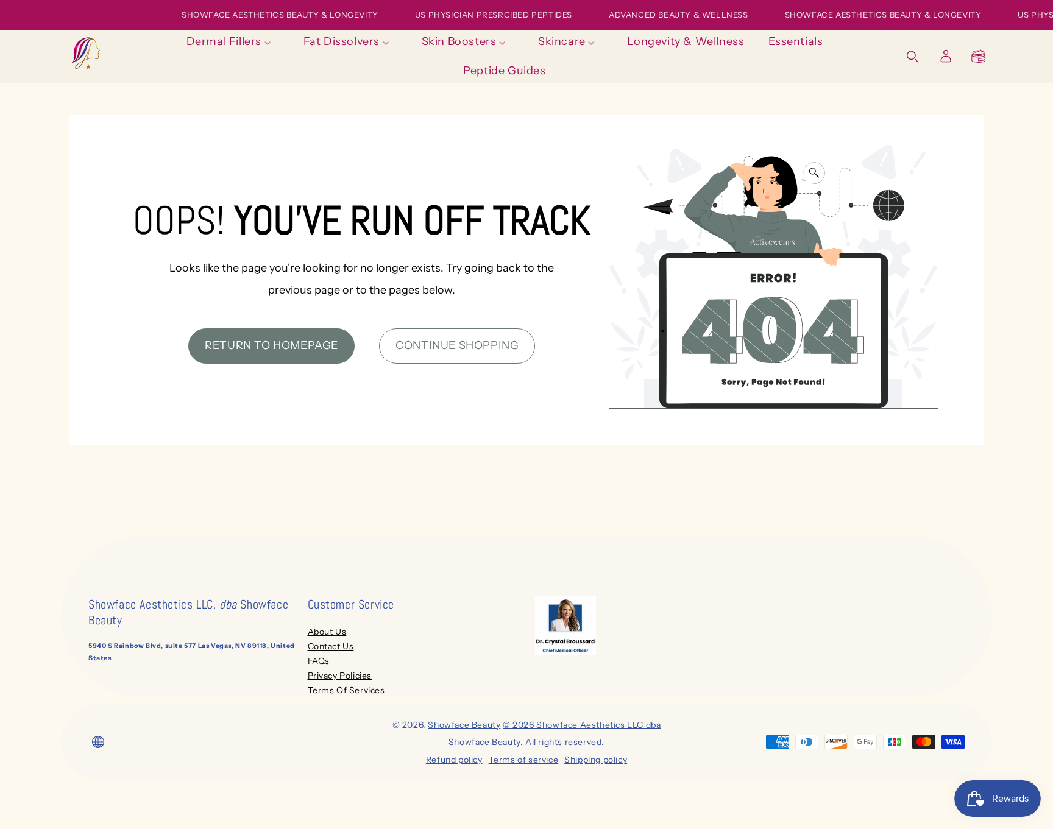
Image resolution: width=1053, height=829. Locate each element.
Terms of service (524, 759)
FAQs (319, 660)
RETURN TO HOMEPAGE (271, 345)
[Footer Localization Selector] (98, 742)
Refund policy (454, 759)
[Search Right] (912, 57)
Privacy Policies (340, 675)
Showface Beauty (464, 724)
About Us (327, 631)
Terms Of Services (346, 690)
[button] (978, 56)
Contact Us (331, 646)
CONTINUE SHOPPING (457, 345)
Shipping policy (595, 759)
